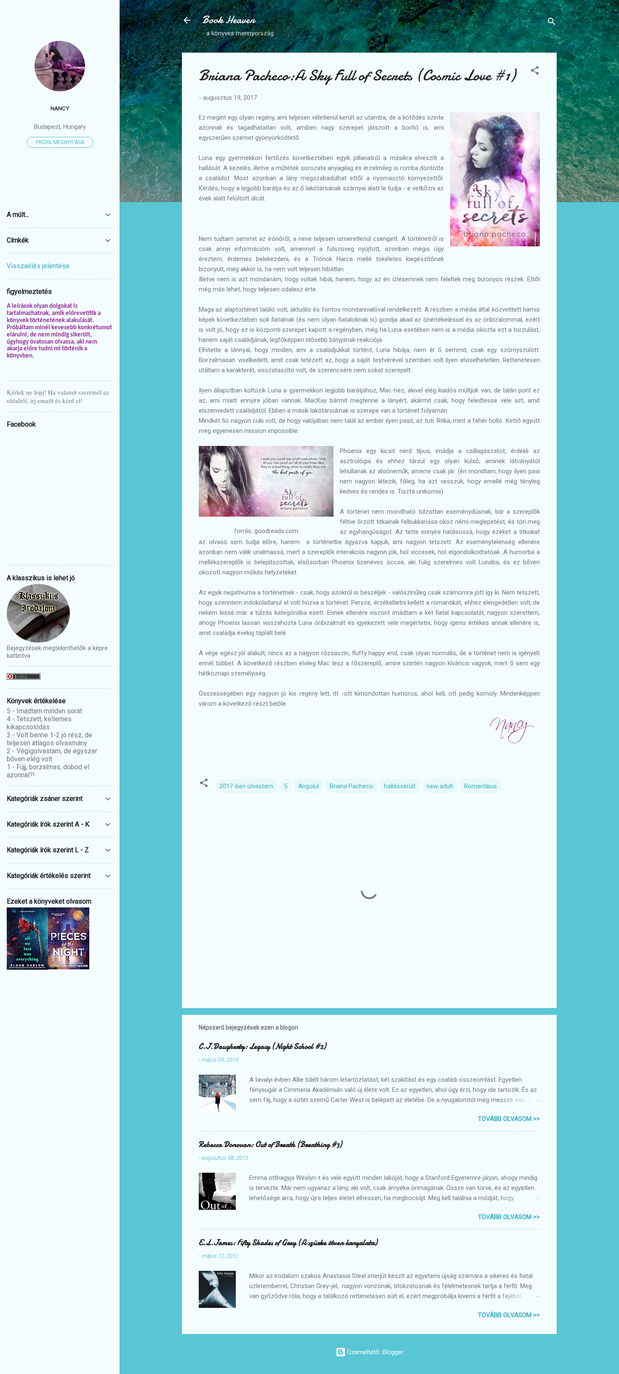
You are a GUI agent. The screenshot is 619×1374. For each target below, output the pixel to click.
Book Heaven (228, 20)
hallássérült (400, 786)
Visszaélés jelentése (38, 266)
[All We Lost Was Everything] (27, 967)
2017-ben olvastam (246, 786)
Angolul (308, 786)
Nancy (60, 108)
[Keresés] (552, 23)
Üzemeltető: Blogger (374, 1352)
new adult (440, 786)
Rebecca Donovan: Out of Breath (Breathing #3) (270, 1144)
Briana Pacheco (351, 786)
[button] (535, 71)
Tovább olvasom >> (509, 1119)
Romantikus (480, 786)
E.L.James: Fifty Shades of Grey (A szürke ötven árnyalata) (288, 1243)
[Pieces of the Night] (68, 967)
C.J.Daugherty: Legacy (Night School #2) (262, 1046)
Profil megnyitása (60, 142)
